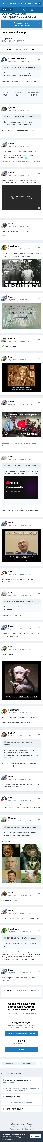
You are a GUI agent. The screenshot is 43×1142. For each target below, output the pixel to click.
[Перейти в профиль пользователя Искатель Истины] (4, 59)
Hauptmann (13, 246)
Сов (10, 571)
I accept (36, 1136)
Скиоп (11, 456)
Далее (34, 49)
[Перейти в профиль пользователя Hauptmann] (4, 247)
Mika (10, 223)
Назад (8, 49)
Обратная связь (17, 1124)
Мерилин (12, 818)
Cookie (29, 1124)
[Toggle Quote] (5, 67)
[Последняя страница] (40, 49)
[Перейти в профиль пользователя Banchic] (4, 340)
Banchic (12, 338)
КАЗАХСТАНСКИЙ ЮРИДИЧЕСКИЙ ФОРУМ (19, 16)
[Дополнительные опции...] (38, 59)
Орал (10, 297)
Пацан (9, 39)
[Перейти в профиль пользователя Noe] (4, 358)
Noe (10, 357)
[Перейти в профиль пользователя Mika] (4, 225)
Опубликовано (19, 61)
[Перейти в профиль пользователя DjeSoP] (4, 109)
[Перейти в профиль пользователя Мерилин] (4, 819)
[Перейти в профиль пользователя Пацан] (4, 145)
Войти (21, 1049)
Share (10, 1064)
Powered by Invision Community (21, 1129)
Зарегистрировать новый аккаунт (21, 1033)
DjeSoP (11, 107)
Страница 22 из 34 (21, 49)
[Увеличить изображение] (26, 158)
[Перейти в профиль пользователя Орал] (4, 298)
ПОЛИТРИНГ (19, 41)
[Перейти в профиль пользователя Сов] (4, 573)
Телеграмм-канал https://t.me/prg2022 (19, 3)
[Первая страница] (3, 49)
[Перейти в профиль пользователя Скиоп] (4, 458)
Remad (28, 938)
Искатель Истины (17, 58)
